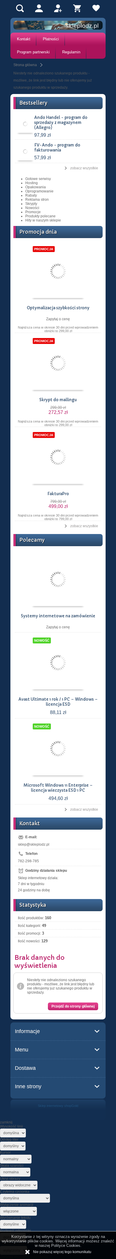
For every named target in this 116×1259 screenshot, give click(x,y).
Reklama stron (37, 199)
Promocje (33, 212)
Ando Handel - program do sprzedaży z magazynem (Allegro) (60, 122)
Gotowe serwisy (38, 179)
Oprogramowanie (39, 191)
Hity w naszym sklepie (43, 220)
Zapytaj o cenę (58, 319)
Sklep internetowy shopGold (58, 1105)
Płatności (51, 39)
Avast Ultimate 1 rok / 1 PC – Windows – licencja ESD (58, 702)
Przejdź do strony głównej (73, 1006)
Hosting (31, 183)
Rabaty (31, 195)
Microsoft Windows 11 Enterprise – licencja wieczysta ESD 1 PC (58, 788)
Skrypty (31, 204)
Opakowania (35, 187)
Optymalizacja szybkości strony (58, 307)
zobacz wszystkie (84, 168)
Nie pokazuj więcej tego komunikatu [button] (62, 1252)
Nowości (32, 208)
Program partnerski (33, 52)
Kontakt (23, 39)
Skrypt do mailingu (58, 399)
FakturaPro (58, 493)
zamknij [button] (6, 1122)
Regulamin (71, 52)
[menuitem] (23, 39)
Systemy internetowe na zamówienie (58, 616)
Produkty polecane (40, 216)
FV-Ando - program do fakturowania (57, 148)
